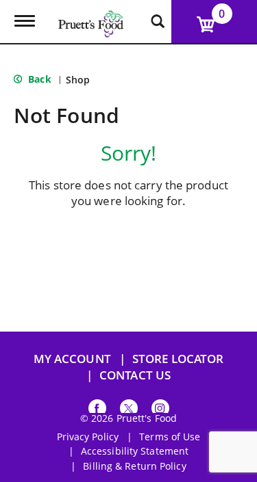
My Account (72, 358)
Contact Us (135, 375)
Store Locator (177, 358)
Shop (78, 79)
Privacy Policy (88, 436)
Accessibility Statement (134, 451)
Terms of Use (169, 436)
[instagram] (160, 410)
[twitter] (129, 410)
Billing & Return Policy (134, 466)
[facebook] (97, 410)
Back (38, 78)
